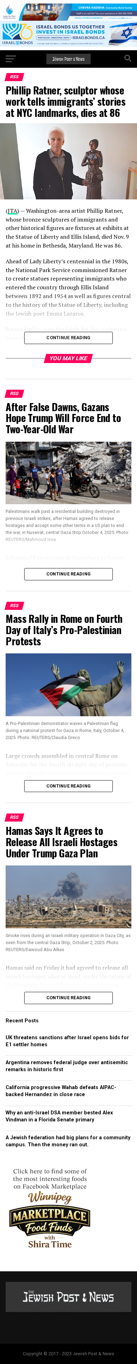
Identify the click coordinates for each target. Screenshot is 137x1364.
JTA (12, 211)
